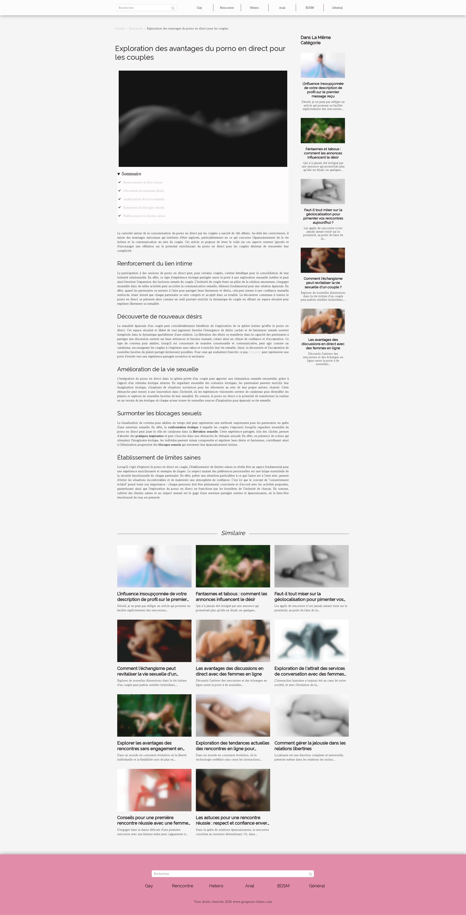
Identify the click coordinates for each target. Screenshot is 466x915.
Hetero (254, 7)
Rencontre (227, 7)
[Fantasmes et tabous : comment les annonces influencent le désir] (323, 130)
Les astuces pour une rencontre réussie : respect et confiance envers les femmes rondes (232, 823)
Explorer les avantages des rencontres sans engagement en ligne (150, 748)
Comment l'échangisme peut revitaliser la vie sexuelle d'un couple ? (323, 282)
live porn (255, 352)
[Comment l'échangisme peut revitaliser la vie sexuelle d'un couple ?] (323, 260)
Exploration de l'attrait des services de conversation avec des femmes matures (310, 674)
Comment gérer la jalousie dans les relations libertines (310, 745)
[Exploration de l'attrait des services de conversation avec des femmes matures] (312, 640)
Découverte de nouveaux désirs (143, 191)
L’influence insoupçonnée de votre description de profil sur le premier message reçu (323, 90)
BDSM (310, 7)
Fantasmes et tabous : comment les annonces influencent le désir (323, 153)
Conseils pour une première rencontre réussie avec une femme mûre (152, 823)
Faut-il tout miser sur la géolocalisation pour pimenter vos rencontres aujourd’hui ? (323, 216)
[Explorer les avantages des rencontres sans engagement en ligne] (154, 715)
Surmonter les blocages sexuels (143, 207)
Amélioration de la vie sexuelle (143, 199)
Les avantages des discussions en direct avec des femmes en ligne (323, 344)
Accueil (120, 28)
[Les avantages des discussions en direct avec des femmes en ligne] (323, 321)
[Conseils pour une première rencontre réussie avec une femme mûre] (154, 789)
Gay (199, 7)
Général (337, 7)
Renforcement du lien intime (142, 182)
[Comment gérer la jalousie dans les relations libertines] (312, 715)
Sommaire (131, 174)
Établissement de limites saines (144, 216)
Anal (282, 7)
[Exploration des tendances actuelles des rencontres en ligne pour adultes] (233, 715)
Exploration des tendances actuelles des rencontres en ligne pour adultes (232, 748)
